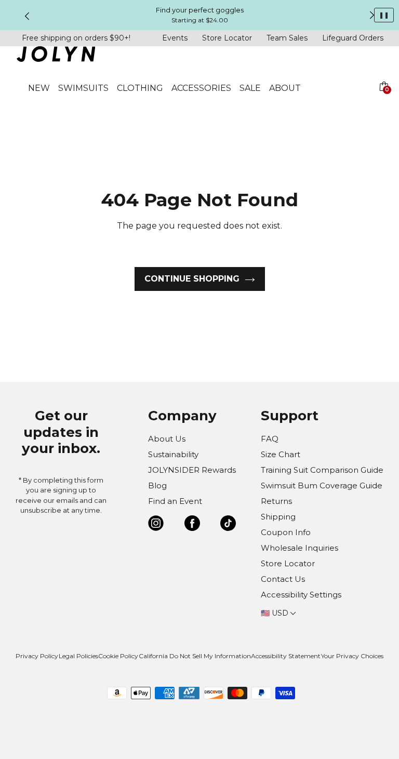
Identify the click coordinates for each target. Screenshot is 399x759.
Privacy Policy (37, 656)
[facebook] (192, 525)
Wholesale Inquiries (299, 548)
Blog (157, 485)
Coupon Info (286, 532)
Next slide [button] (372, 15)
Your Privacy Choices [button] (352, 656)
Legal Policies (78, 656)
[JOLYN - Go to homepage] (56, 55)
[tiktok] (228, 525)
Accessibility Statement (286, 656)
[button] (383, 98)
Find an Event (175, 501)
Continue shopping (192, 279)
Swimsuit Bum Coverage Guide (321, 485)
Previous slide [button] (27, 16)
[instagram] (156, 525)
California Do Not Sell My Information (195, 656)
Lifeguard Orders (352, 38)
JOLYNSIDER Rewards (192, 470)
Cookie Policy (118, 656)
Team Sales (287, 38)
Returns (276, 501)
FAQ (269, 439)
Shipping (278, 517)
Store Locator (227, 38)
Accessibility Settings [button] (301, 595)
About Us (166, 439)
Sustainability (173, 454)
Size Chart (280, 454)
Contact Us (283, 579)
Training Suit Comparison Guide (322, 470)
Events (175, 38)
